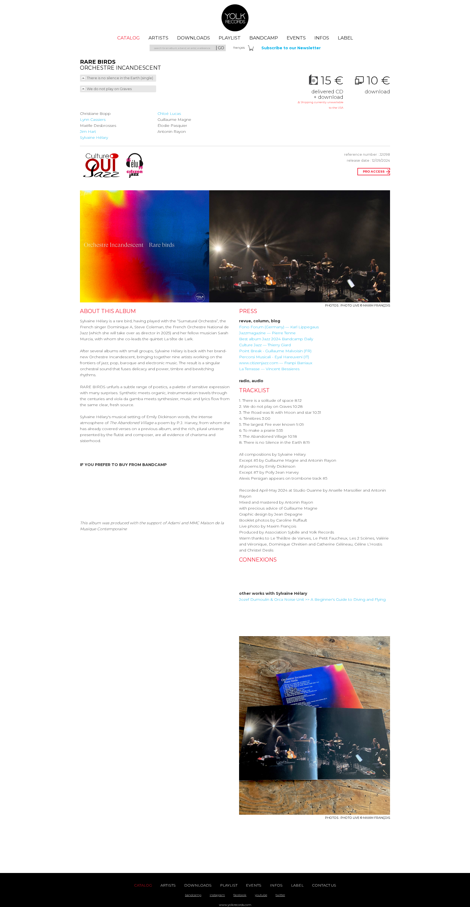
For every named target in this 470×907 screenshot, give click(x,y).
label (345, 38)
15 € (320, 92)
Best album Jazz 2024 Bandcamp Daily (276, 338)
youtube (261, 895)
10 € (377, 84)
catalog (128, 38)
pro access (374, 171)
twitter (280, 895)
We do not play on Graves (109, 89)
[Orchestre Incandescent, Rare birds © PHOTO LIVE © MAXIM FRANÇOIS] (144, 246)
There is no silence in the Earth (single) (120, 78)
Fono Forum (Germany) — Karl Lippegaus (279, 326)
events (296, 38)
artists (158, 38)
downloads (193, 38)
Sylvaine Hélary (94, 137)
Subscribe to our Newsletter (291, 47)
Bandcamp (263, 38)
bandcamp (193, 895)
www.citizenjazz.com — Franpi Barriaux (275, 362)
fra (239, 48)
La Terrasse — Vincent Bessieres (269, 368)
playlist (230, 38)
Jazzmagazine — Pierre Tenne (267, 332)
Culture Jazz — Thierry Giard (265, 344)
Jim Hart (88, 131)
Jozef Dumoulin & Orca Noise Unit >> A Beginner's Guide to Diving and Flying (312, 599)
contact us (324, 885)
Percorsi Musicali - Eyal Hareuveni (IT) (274, 356)
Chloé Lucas (169, 113)
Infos (321, 38)
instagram (217, 895)
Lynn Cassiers (93, 119)
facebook (239, 895)
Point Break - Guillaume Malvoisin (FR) (275, 350)
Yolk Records (235, 17)
